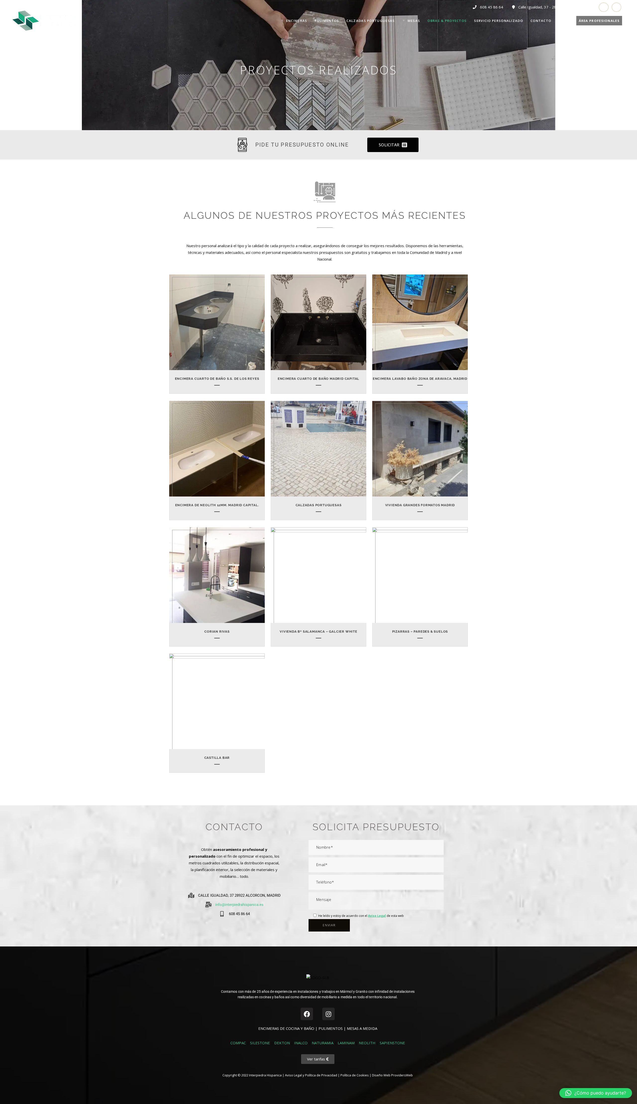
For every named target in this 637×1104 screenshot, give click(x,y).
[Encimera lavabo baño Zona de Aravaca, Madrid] (423, 325)
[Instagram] (328, 1014)
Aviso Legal (377, 916)
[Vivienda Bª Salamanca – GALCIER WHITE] (321, 577)
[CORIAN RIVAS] (220, 577)
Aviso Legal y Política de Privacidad (311, 1075)
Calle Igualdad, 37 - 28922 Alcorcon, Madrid (554, 6)
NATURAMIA (322, 1042)
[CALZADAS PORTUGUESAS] (321, 451)
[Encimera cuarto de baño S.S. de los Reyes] (220, 325)
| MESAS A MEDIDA (360, 1028)
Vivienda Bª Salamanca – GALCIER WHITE (318, 631)
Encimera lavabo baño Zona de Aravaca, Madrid (420, 379)
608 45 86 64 (491, 6)
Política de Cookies (354, 1075)
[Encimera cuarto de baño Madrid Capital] (321, 325)
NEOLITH (367, 1042)
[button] (595, 1093)
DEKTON (282, 1042)
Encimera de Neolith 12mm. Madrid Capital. (217, 505)
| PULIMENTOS (329, 1028)
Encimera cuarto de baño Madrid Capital (318, 379)
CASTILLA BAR (217, 758)
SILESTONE (260, 1042)
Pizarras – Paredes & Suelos (420, 631)
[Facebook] (307, 1014)
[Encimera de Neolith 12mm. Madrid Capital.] (220, 451)
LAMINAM (346, 1042)
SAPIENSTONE (392, 1042)
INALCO (301, 1042)
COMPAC (238, 1042)
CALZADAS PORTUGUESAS (319, 505)
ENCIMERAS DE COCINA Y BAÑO (286, 1028)
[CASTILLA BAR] (220, 704)
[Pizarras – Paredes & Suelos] (423, 577)
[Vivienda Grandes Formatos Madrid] (423, 451)
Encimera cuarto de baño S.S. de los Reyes (217, 379)
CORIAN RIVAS (217, 631)
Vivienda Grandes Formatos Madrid (420, 505)
